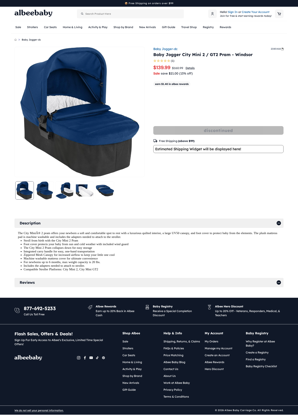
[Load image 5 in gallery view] (105, 190)
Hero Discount (214, 369)
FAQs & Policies (173, 348)
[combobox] (130, 13)
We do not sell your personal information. (38, 410)
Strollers (127, 348)
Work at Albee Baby (176, 383)
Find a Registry (256, 359)
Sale (125, 341)
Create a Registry (257, 352)
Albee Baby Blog (174, 362)
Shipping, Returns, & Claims (181, 341)
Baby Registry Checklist (261, 366)
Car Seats (128, 355)
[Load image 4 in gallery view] (85, 190)
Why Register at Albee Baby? (260, 343)
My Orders (211, 341)
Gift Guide (129, 389)
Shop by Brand (132, 376)
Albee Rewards (214, 362)
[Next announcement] (282, 3)
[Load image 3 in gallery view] (65, 190)
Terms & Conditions (176, 396)
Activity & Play (132, 369)
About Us (169, 376)
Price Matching (173, 355)
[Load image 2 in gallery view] (45, 190)
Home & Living (132, 362)
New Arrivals (130, 383)
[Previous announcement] (15, 3)
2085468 (276, 48)
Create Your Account (255, 12)
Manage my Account (218, 348)
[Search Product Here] (82, 13)
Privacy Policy (172, 389)
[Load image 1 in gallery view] (24, 190)
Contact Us (170, 369)
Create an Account (217, 355)
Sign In (233, 12)
